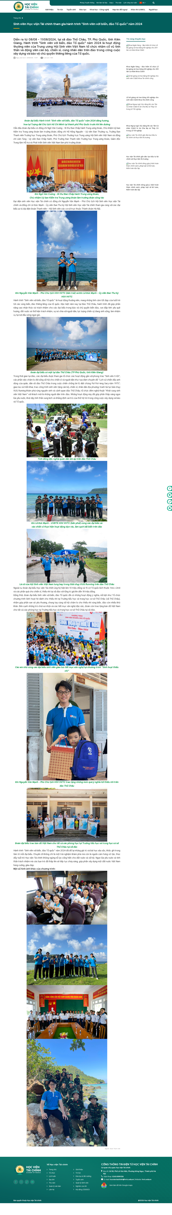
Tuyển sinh (71, 10)
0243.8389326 (118, 1176)
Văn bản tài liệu (101, 3)
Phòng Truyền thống (87, 3)
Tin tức (60, 10)
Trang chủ (17, 18)
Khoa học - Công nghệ (99, 10)
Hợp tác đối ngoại (119, 10)
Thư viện (118, 3)
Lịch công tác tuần (130, 3)
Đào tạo (82, 10)
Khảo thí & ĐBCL (138, 10)
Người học (153, 10)
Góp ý (111, 3)
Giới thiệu (49, 10)
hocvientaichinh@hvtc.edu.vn (122, 1179)
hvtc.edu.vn (146, 1179)
